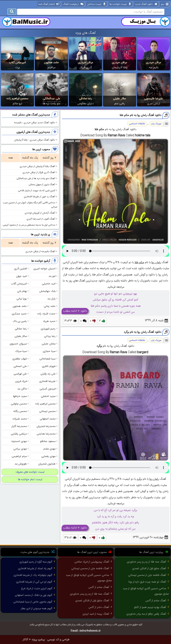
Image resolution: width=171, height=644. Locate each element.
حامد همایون (51, 62)
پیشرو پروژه (38, 639)
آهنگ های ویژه (85, 33)
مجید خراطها (20, 396)
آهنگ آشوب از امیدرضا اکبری (40, 219)
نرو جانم (17, 103)
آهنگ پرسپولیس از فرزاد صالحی (91, 562)
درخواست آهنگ (71, 4)
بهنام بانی (22, 291)
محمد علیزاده (20, 419)
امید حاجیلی (48, 283)
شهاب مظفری (19, 359)
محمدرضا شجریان (45, 426)
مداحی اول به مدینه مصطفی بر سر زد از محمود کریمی (29, 225)
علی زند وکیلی (47, 374)
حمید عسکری (19, 313)
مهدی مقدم (49, 449)
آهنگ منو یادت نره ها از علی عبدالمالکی (35, 178)
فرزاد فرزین (21, 381)
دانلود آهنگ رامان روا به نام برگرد (142, 332)
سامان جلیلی (48, 343)
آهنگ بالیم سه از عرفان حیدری (40, 251)
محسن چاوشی (19, 404)
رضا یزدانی (49, 336)
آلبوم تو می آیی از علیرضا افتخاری (34, 582)
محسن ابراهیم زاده (17, 98)
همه (10, 158)
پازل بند (51, 298)
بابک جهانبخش (47, 291)
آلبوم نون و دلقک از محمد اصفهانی (33, 595)
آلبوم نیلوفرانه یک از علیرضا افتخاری (33, 575)
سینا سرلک (21, 351)
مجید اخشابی (48, 396)
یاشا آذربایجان (119, 67)
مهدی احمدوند (19, 441)
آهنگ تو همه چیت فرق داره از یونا (147, 582)
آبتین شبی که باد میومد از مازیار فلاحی (36, 190)
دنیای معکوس (85, 103)
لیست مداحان (94, 4)
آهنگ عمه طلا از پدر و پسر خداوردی (146, 562)
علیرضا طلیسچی (153, 98)
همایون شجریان (46, 464)
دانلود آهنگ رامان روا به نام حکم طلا (140, 115)
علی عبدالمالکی (51, 98)
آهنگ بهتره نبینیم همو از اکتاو (150, 607)
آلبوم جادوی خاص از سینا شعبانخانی (32, 602)
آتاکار (25, 639)
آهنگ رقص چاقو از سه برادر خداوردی (146, 614)
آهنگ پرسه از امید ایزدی (96, 614)
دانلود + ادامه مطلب (75, 311)
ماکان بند (22, 389)
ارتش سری (153, 103)
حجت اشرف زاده (46, 313)
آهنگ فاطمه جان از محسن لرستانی (147, 575)
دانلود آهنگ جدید (144, 4)
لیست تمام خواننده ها (30, 479)
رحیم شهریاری (48, 328)
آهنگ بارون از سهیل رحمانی (42, 184)
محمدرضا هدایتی (46, 434)
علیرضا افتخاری (47, 381)
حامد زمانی (49, 306)
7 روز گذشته (49, 158)
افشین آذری (20, 268)
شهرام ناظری (48, 366)
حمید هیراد (49, 321)
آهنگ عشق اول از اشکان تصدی (149, 568)
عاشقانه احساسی (137, 124)
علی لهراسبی (20, 374)
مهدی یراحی (20, 449)
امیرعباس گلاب (17, 62)
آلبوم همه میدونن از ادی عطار (36, 608)
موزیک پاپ (156, 124)
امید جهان (21, 276)
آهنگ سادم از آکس (155, 600)
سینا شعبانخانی (47, 359)
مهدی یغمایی (48, 456)
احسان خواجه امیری (44, 268)
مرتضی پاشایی (19, 434)
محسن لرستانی (47, 411)
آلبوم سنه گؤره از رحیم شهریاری (35, 562)
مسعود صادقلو (47, 441)
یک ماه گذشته (30, 158)
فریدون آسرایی (47, 389)
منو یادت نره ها (51, 103)
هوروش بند (21, 464)
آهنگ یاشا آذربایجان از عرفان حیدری (37, 166)
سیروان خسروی (18, 343)
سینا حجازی (49, 351)
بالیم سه (153, 67)
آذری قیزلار (85, 67)
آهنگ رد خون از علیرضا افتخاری (39, 197)
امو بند (52, 276)
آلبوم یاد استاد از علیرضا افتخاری (35, 568)
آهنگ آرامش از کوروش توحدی (40, 213)
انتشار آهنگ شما (46, 4)
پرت (17, 67)
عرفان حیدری (153, 62)
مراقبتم (51, 67)
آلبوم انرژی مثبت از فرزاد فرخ (36, 588)
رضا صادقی (85, 98)
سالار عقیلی (119, 98)
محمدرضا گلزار (19, 426)
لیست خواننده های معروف (29, 472)
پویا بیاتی (21, 298)
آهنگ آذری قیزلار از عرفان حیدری (39, 172)
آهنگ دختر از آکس (98, 607)
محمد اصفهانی (47, 419)
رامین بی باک (20, 321)
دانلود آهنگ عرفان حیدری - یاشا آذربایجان (34, 140)
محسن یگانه (20, 411)
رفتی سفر (119, 103)
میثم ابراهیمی (19, 456)
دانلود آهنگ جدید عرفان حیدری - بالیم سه (34, 123)
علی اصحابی (20, 366)
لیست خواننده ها (118, 4)
